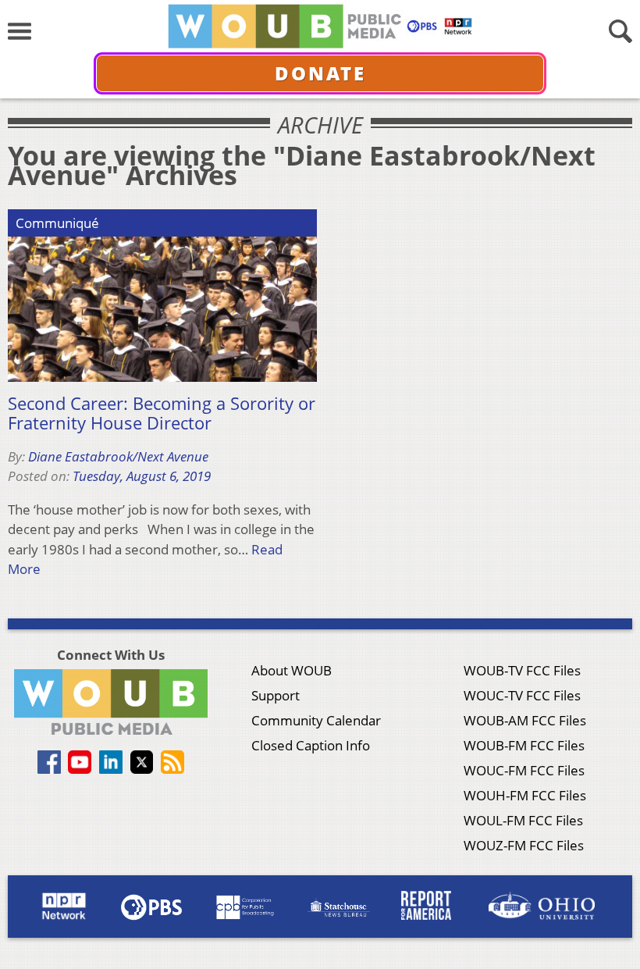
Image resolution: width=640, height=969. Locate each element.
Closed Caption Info (310, 745)
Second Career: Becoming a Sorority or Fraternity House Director (161, 413)
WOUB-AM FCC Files (525, 720)
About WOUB (291, 670)
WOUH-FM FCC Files (525, 795)
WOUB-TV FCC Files (522, 670)
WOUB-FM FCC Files (524, 745)
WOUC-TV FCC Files (522, 695)
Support (275, 695)
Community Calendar (316, 720)
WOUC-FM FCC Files (524, 770)
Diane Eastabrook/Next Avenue (118, 456)
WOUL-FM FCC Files (523, 820)
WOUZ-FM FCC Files (524, 845)
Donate (320, 73)
